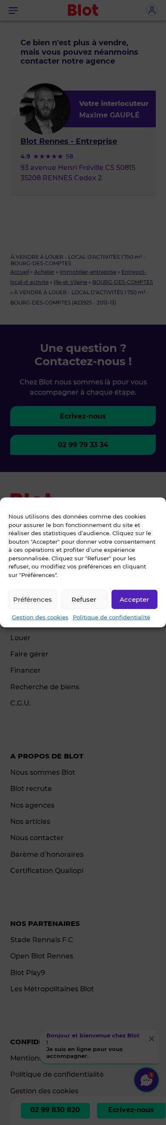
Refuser (84, 599)
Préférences (32, 599)
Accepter (134, 599)
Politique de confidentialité (111, 617)
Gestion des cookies (40, 617)
